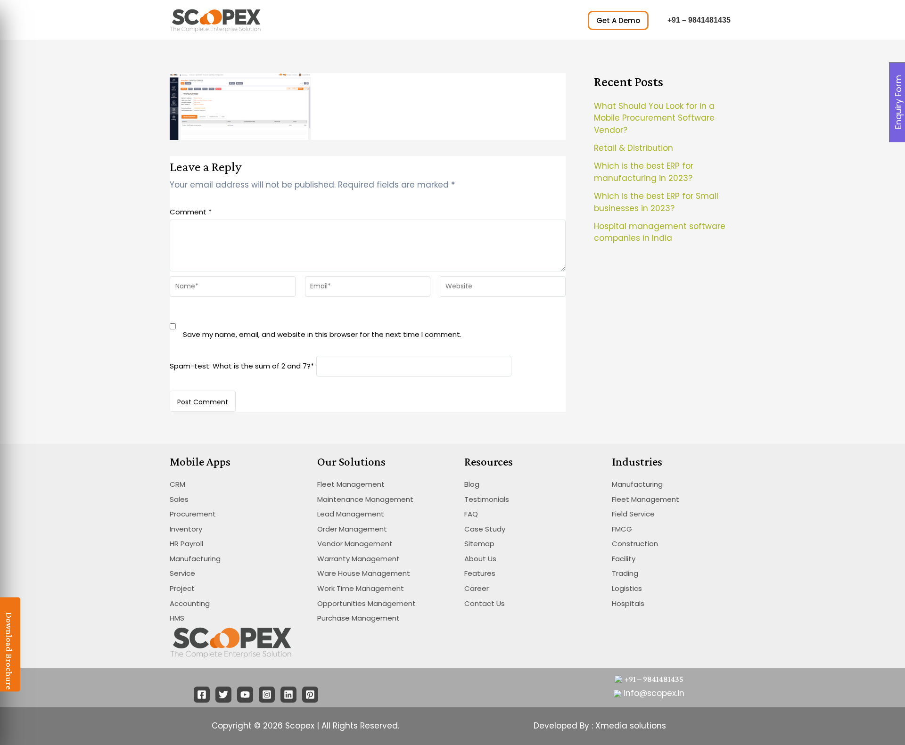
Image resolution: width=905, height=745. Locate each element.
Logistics (627, 588)
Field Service (633, 514)
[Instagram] (267, 695)
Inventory (186, 529)
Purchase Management (358, 618)
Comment (191, 212)
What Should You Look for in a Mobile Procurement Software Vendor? (654, 118)
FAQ (471, 514)
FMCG (622, 529)
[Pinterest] (310, 695)
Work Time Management (360, 588)
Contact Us (484, 603)
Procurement (193, 514)
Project (182, 588)
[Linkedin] (288, 695)
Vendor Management (355, 544)
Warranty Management (358, 559)
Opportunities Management (366, 603)
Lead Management (350, 514)
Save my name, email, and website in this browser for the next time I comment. (322, 334)
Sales (179, 499)
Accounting (190, 603)
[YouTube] (245, 695)
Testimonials (486, 499)
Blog (471, 484)
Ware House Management (363, 573)
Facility (623, 559)
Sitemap (479, 544)
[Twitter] (223, 695)
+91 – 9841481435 (699, 20)
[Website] (503, 288)
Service (182, 573)
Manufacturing (195, 559)
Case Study (484, 529)
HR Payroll (186, 544)
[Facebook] (202, 695)
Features (479, 573)
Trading (625, 573)
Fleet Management (351, 484)
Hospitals (628, 603)
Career (476, 588)
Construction (635, 544)
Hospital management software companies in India (659, 232)
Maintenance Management (365, 499)
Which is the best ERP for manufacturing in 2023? (643, 172)
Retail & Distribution (633, 148)
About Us (480, 559)
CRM (177, 484)
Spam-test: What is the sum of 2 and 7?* (242, 365)
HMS (177, 618)
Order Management (352, 529)
